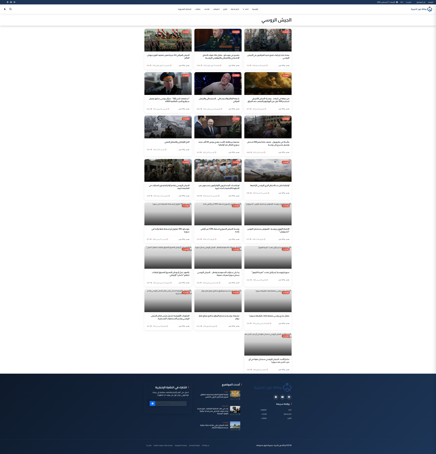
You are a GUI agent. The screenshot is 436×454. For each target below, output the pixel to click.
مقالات (197, 9)
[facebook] (289, 397)
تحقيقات (216, 9)
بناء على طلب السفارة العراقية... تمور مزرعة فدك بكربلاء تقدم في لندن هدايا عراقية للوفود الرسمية (212, 411)
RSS (401, 2)
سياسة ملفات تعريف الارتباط (163, 445)
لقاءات (206, 9)
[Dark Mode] (5, 9)
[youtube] (282, 397)
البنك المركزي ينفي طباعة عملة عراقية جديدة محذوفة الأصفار (214, 426)
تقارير (225, 9)
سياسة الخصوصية (181, 445)
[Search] (10, 9)
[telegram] (275, 397)
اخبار (247, 9)
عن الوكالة (205, 445)
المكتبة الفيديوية (184, 9)
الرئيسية (430, 2)
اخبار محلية (235, 9)
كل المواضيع (421, 2)
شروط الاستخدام (194, 445)
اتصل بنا (408, 2)
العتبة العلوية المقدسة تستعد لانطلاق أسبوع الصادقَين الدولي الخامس (214, 395)
